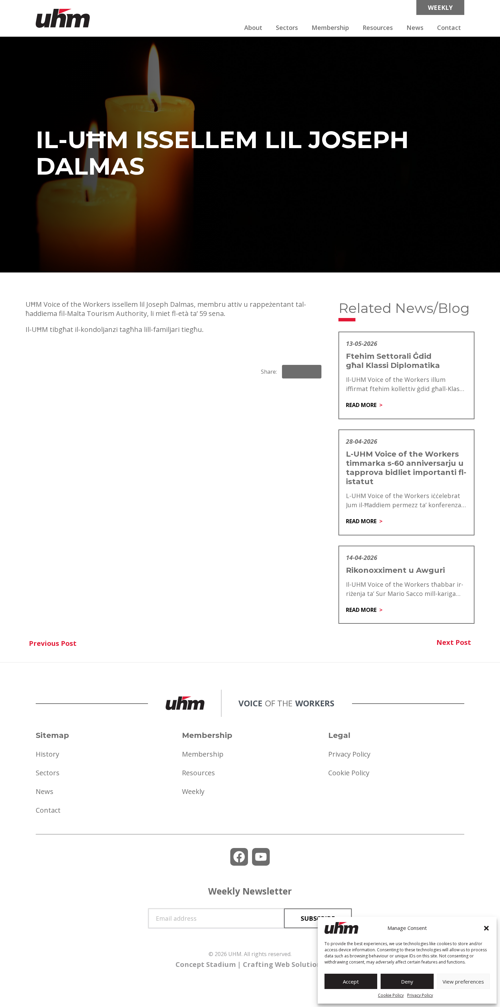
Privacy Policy (420, 995)
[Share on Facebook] (290, 372)
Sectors (287, 27)
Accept (351, 981)
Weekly (193, 791)
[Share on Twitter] (313, 372)
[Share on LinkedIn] (302, 372)
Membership (330, 27)
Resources (378, 27)
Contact (449, 27)
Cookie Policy (391, 995)
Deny (407, 981)
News (414, 27)
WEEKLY (440, 7)
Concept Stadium (206, 964)
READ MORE (361, 405)
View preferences (463, 981)
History (47, 754)
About (253, 27)
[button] (486, 928)
